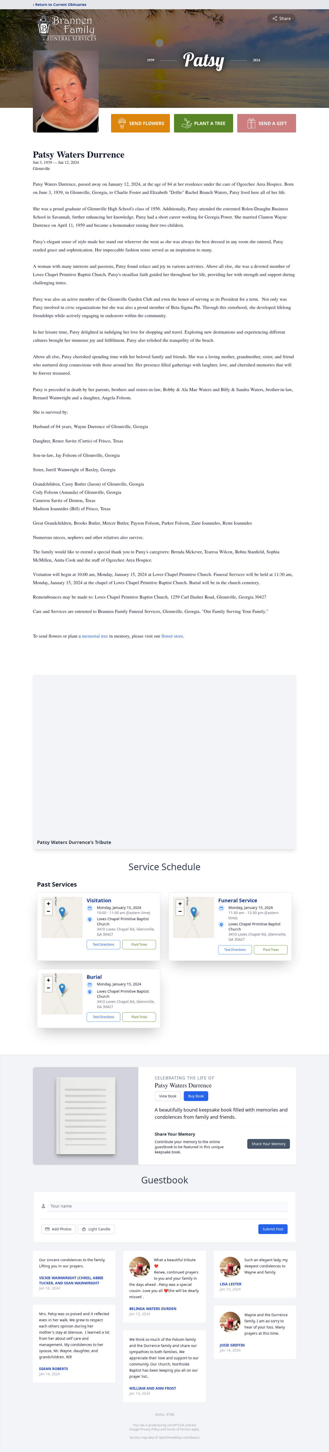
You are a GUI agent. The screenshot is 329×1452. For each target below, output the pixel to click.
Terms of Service (178, 1429)
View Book (167, 1096)
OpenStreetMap (170, 1437)
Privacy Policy (150, 1429)
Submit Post (273, 1229)
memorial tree (95, 636)
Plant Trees (139, 944)
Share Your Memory (269, 1143)
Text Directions (103, 944)
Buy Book (196, 1096)
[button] (62, 912)
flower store (172, 636)
